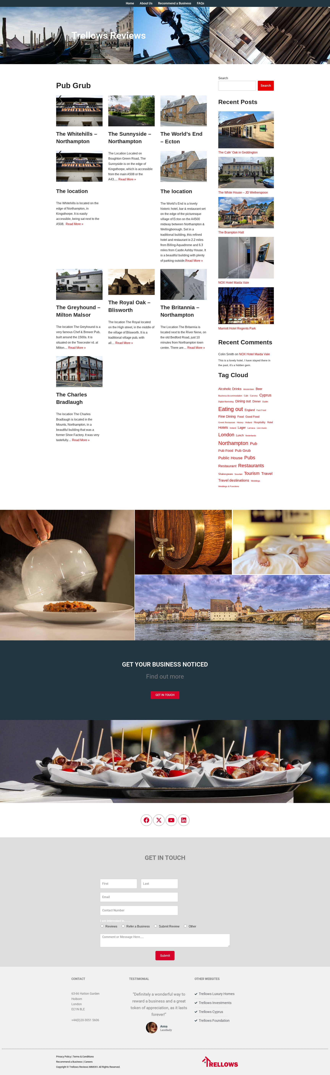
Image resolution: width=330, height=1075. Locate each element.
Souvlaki (238, 474)
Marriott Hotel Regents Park (237, 328)
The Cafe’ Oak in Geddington (238, 152)
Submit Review (169, 926)
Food (240, 416)
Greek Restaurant (226, 422)
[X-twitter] (159, 820)
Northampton (233, 443)
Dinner (256, 401)
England (250, 410)
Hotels (223, 427)
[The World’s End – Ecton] (183, 110)
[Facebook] (146, 820)
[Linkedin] (183, 820)
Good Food (252, 416)
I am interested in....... (115, 921)
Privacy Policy (63, 1056)
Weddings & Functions (228, 486)
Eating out (230, 409)
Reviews (111, 926)
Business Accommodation (230, 396)
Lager (242, 427)
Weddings (255, 481)
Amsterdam (248, 389)
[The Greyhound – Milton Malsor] (79, 284)
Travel (267, 473)
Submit (165, 955)
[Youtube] (171, 820)
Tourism (252, 473)
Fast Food (261, 410)
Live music (262, 428)
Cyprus (265, 395)
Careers (88, 1061)
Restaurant (227, 466)
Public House (230, 458)
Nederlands (250, 435)
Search (223, 78)
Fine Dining (227, 416)
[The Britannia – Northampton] (183, 284)
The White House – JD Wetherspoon (243, 192)
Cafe (246, 396)
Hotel (270, 422)
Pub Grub (243, 451)
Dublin (265, 401)
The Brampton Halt (231, 232)
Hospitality (259, 422)
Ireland (233, 428)
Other (192, 926)
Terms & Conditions (83, 1056)
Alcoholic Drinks (230, 389)
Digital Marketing (226, 401)
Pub (253, 443)
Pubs (249, 457)
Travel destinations (233, 480)
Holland (248, 422)
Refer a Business (138, 926)
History (240, 422)
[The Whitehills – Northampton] (79, 110)
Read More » (74, 224)
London (226, 434)
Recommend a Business (69, 1061)
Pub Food (225, 451)
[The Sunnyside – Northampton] (131, 110)
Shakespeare (225, 474)
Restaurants (251, 465)
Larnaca (251, 428)
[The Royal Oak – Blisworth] (131, 282)
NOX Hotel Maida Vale (233, 282)
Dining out (243, 401)
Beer (259, 389)
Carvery (254, 396)
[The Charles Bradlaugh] (79, 371)
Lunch (240, 435)
